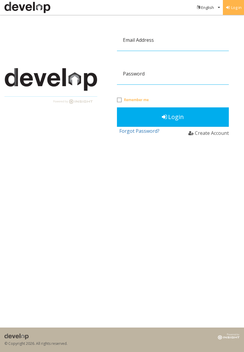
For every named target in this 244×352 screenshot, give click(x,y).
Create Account (212, 133)
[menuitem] (208, 7)
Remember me (136, 100)
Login (176, 117)
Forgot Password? (139, 131)
